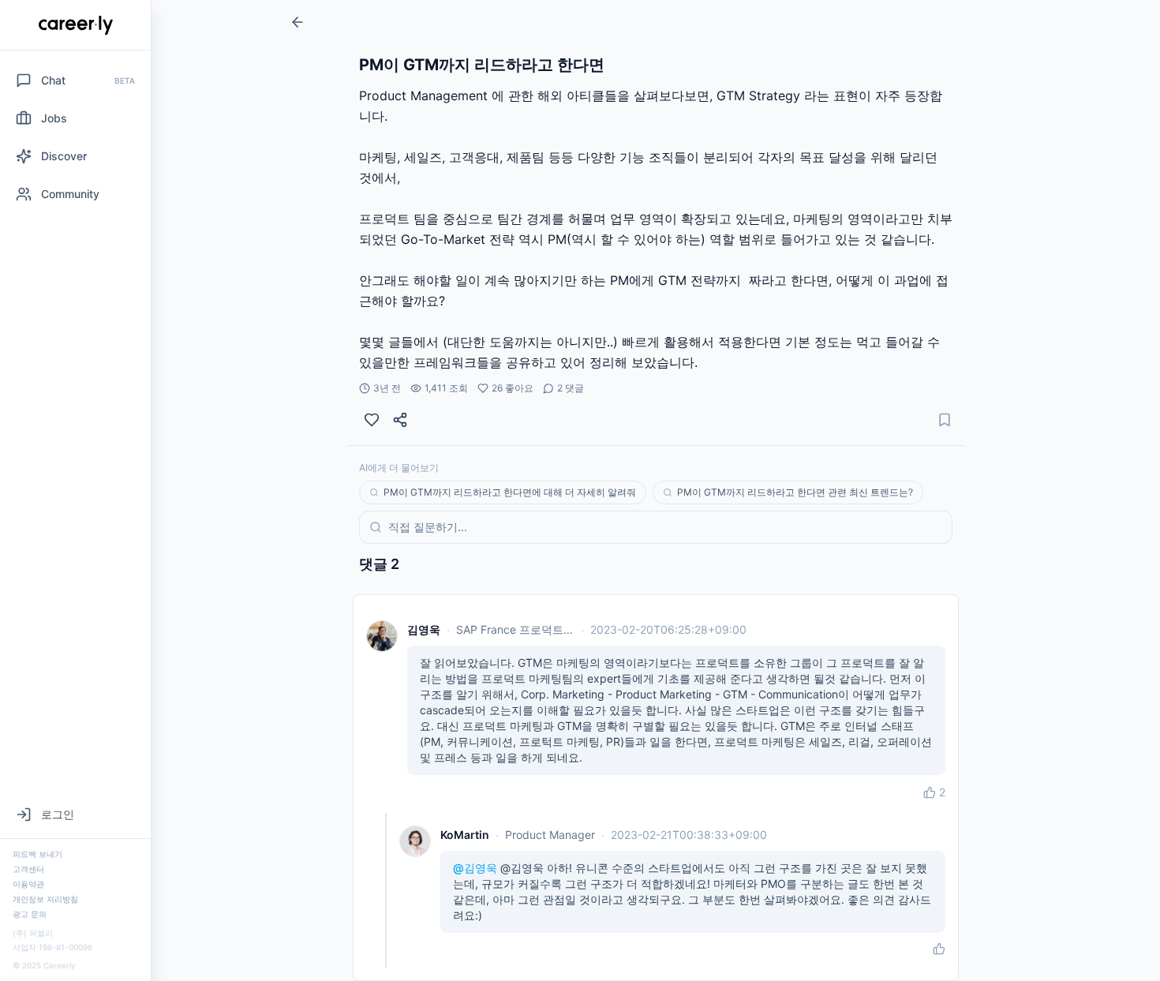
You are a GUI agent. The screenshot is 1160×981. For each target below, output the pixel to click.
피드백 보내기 (37, 854)
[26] (371, 419)
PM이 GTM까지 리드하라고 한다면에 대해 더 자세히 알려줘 (510, 492)
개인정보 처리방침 (45, 899)
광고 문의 (30, 914)
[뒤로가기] (297, 22)
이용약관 (28, 884)
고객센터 (28, 869)
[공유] (400, 419)
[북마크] (944, 420)
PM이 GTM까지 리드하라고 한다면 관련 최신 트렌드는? (795, 492)
